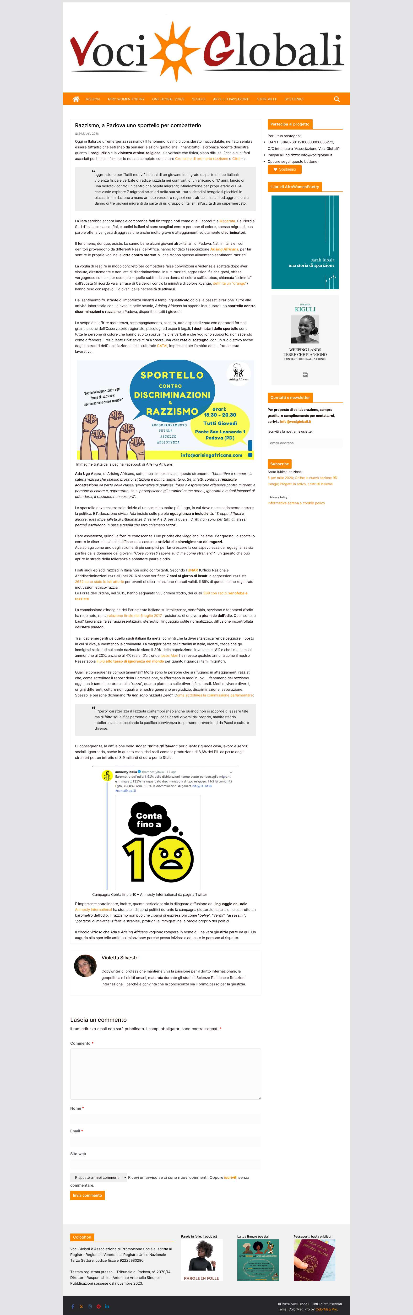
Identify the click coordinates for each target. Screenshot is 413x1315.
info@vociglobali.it (295, 421)
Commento (82, 1043)
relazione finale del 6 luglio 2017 (134, 615)
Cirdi (236, 158)
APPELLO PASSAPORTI (231, 99)
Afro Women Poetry (126, 99)
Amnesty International (93, 909)
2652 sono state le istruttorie (99, 581)
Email (76, 1131)
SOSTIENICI (294, 99)
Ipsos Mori (169, 655)
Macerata (227, 221)
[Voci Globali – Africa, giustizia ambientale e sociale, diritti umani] (206, 16)
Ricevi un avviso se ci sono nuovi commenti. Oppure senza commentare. (159, 1181)
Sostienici (287, 169)
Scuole (199, 99)
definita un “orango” (230, 283)
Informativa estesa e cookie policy (296, 503)
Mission (93, 99)
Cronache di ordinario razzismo (201, 158)
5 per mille (267, 99)
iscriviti (230, 1177)
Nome (77, 1108)
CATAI (162, 345)
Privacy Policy (278, 497)
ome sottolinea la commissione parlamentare (215, 695)
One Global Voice (168, 99)
